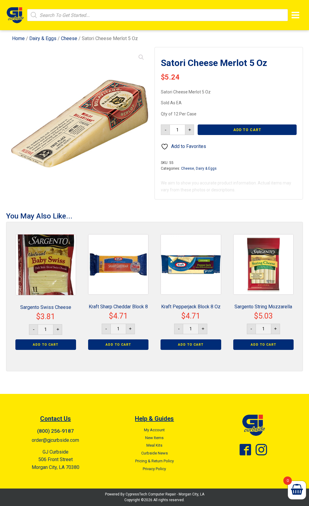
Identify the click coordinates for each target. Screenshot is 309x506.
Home (18, 38)
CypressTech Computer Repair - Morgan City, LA (165, 494)
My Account (154, 430)
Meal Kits (154, 445)
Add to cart (247, 130)
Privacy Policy (154, 469)
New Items (154, 437)
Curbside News (154, 453)
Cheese (69, 38)
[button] (141, 57)
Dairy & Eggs (42, 38)
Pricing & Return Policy (154, 461)
